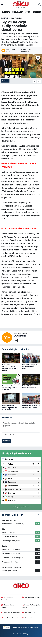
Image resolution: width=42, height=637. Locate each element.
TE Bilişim (26, 634)
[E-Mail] (16, 340)
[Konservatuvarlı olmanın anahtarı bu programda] (11, 399)
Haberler (4, 18)
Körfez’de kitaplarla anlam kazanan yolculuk (30, 366)
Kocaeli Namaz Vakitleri (8, 606)
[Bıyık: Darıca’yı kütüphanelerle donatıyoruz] (21, 66)
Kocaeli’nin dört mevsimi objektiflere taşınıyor (9, 387)
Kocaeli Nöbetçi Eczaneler (8, 599)
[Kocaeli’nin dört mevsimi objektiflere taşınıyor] (11, 379)
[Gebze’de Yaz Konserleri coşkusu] (31, 379)
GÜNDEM (6, 12)
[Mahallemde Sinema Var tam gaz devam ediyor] (31, 399)
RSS (7, 627)
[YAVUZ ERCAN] (7, 337)
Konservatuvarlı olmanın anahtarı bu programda (9, 407)
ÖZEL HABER (17, 12)
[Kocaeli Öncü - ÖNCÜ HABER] (21, 4)
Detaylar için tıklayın (21, 507)
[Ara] (39, 4)
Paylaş (6, 81)
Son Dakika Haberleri (11, 618)
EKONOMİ (37, 12)
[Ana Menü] (2, 5)
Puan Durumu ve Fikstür (12, 612)
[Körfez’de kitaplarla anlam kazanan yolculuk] (31, 358)
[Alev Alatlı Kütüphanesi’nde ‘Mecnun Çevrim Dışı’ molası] (11, 358)
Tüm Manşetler (29, 612)
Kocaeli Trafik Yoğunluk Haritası (31, 606)
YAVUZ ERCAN (20, 336)
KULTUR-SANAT (16, 18)
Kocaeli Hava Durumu (32, 597)
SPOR (27, 12)
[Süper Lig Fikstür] (39, 515)
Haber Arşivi (29, 618)
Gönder (6, 441)
